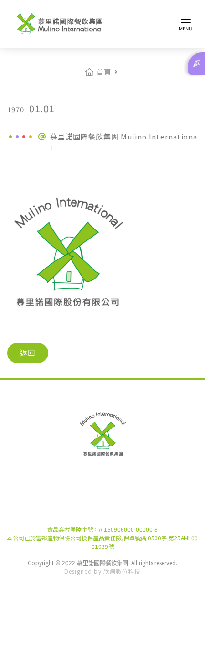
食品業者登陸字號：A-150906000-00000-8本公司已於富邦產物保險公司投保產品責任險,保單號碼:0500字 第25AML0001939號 (102, 537)
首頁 (103, 72)
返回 (27, 353)
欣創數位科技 (122, 571)
